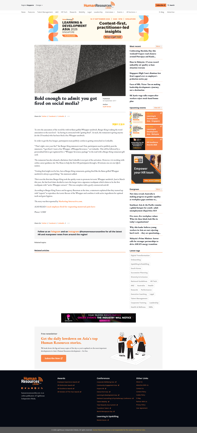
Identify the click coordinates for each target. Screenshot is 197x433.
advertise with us (142, 385)
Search (172, 5)
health (150, 285)
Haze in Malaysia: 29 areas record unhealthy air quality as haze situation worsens (144, 65)
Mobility (82, 12)
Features (31, 12)
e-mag (138, 398)
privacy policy (140, 405)
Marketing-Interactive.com (70, 201)
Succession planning (139, 273)
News (23, 12)
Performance (146, 290)
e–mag (161, 12)
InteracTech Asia (103, 392)
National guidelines (139, 281)
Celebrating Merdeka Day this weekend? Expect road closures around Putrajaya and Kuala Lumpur (143, 53)
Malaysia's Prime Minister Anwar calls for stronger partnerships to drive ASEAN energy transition (144, 241)
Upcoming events (145, 107)
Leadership (98, 12)
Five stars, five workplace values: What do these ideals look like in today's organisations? (144, 219)
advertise (170, 12)
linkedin (61, 116)
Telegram (55, 231)
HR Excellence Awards (65, 388)
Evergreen (145, 189)
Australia (141, 285)
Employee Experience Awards (67, 382)
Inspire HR (101, 388)
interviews (109, 12)
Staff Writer (107, 107)
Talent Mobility (103, 402)
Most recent (145, 46)
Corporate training (138, 303)
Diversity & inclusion (139, 277)
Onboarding (136, 260)
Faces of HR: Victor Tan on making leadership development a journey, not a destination (145, 87)
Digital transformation (140, 255)
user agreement (141, 408)
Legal (90, 12)
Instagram (73, 231)
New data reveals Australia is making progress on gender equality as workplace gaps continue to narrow (145, 196)
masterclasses (103, 420)
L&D (56, 12)
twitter (44, 116)
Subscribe (161, 5)
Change (38, 5)
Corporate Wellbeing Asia (106, 382)
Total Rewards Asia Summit (106, 405)
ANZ (132, 285)
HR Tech (64, 12)
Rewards (73, 12)
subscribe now (55, 359)
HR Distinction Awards (65, 385)
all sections (131, 12)
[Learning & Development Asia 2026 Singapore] (98, 28)
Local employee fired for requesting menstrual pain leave (70, 206)
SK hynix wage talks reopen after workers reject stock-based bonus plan (144, 98)
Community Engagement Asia (107, 385)
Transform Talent (104, 408)
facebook (52, 116)
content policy (141, 392)
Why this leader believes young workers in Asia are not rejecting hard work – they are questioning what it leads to (144, 230)
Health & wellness (138, 307)
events (119, 12)
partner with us (141, 401)
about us (139, 382)
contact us (140, 388)
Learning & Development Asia (107, 395)
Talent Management (45, 12)
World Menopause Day (105, 411)
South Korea (136, 268)
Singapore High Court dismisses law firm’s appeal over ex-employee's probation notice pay (145, 76)
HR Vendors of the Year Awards (68, 392)
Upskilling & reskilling (140, 264)
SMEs (151, 307)
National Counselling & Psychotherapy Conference (114, 398)
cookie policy (140, 395)
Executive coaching (139, 294)
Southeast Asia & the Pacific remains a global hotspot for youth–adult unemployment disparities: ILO (145, 208)
